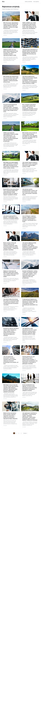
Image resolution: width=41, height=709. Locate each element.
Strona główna (36, 1)
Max (3, 1)
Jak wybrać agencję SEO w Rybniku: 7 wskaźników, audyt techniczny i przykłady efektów (11, 217)
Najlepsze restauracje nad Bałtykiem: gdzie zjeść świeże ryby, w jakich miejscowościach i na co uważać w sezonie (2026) (11, 273)
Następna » (25, 433)
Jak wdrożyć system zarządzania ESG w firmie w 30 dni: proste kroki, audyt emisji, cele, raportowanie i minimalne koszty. (29, 192)
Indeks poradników (28, 1)
